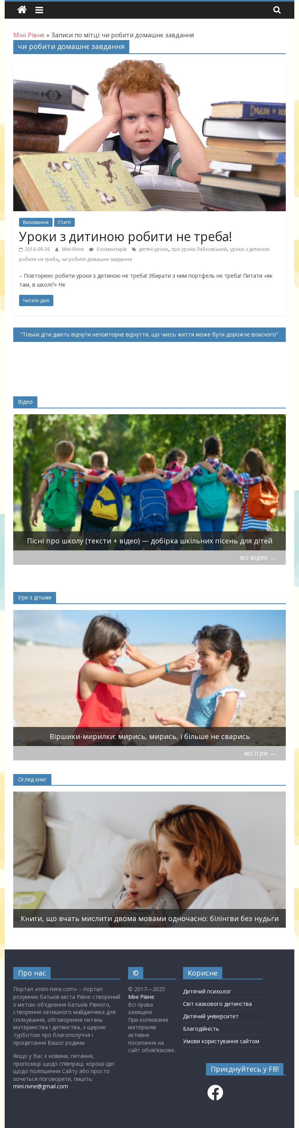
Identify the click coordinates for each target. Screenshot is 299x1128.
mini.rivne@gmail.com (40, 1086)
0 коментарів (111, 249)
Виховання (36, 222)
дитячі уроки (153, 249)
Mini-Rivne (73, 249)
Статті (64, 222)
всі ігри (260, 752)
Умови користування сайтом (221, 1041)
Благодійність (201, 1028)
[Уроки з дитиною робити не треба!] (149, 64)
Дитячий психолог (207, 991)
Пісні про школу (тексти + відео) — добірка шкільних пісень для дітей (150, 540)
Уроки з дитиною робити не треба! (125, 236)
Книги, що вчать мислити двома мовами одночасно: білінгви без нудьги (150, 918)
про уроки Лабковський (199, 249)
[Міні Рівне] (22, 10)
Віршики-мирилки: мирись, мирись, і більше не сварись (149, 736)
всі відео (258, 557)
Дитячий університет (211, 1016)
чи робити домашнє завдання (97, 259)
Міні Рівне (141, 996)
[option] (149, 482)
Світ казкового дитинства (217, 1003)
